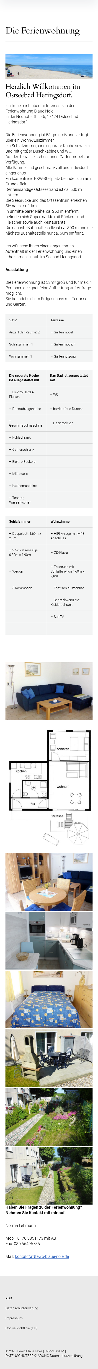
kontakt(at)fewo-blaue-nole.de (42, 1256)
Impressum (14, 1318)
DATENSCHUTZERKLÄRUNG (27, 1356)
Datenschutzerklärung (21, 1308)
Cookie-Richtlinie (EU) (21, 1328)
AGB (8, 1298)
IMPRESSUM (54, 1351)
